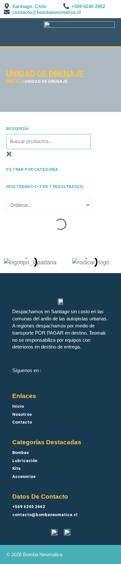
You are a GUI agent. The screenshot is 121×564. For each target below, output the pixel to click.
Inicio (13, 81)
